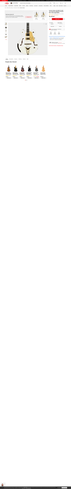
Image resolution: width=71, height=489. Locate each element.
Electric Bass (11, 7)
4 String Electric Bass (16, 7)
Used (57, 5)
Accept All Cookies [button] (64, 487)
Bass (7, 7)
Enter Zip (60, 26)
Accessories (40, 5)
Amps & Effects (10, 5)
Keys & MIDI (16, 5)
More (50, 5)
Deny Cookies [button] (59, 487)
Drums (20, 5)
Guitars (6, 5)
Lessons (65, 5)
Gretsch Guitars (22, 7)
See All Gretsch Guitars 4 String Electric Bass (56, 45)
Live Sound (35, 5)
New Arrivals (61, 5)
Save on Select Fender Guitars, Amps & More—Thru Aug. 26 (36, 0)
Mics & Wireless (46, 5)
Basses (27, 5)
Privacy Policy (25, 487)
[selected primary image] (27, 39)
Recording (31, 5)
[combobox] (50, 19)
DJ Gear (23, 5)
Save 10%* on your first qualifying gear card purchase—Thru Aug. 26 (55, 0)
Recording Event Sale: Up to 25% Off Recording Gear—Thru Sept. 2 (17, 0)
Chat (13, 3)
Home (6, 7)
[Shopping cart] (65, 3)
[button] (14, 3)
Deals (54, 5)
